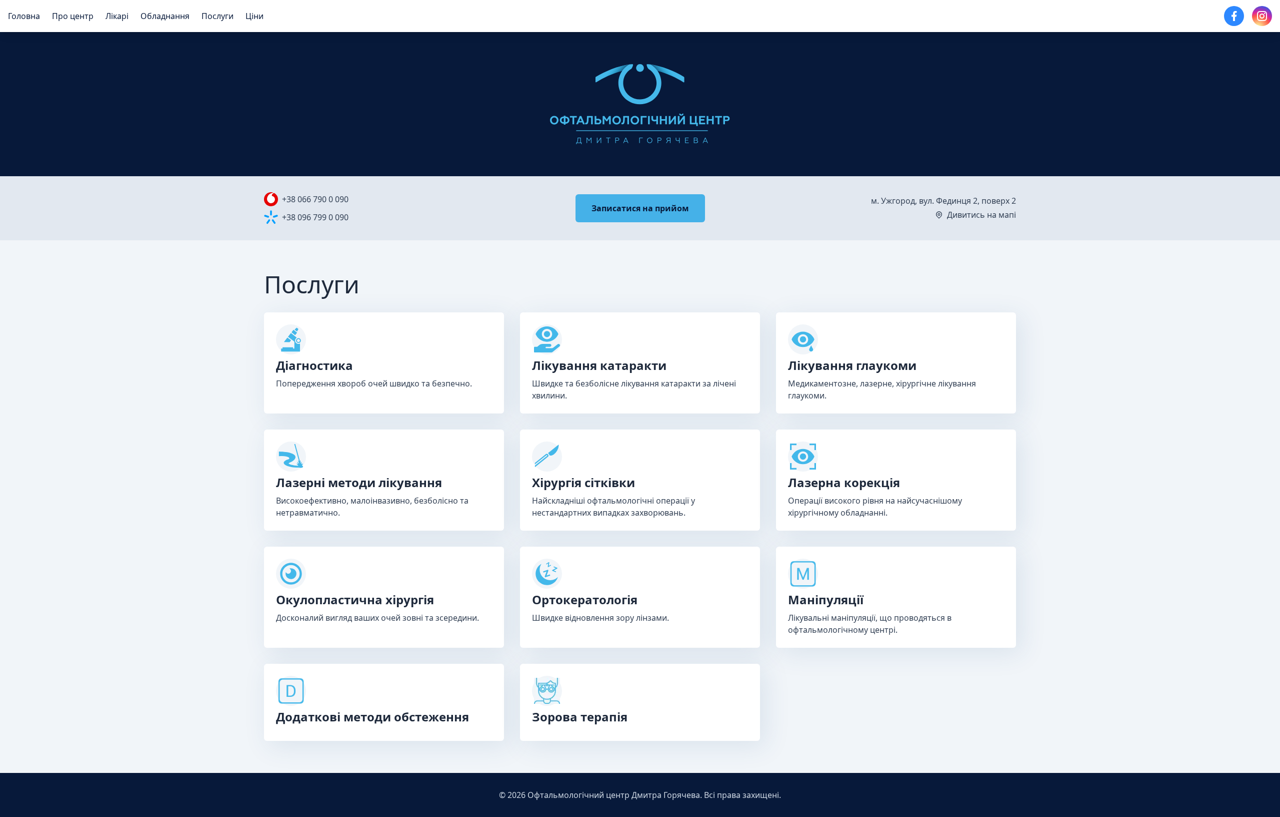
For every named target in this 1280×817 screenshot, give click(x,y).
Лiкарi (117, 16)
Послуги (218, 16)
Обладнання (165, 16)
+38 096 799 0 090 (315, 217)
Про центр (73, 16)
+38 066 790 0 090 (315, 199)
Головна (24, 16)
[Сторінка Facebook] (1234, 16)
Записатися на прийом (640, 208)
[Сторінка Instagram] (1262, 16)
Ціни (255, 16)
